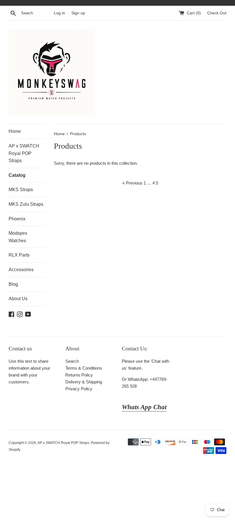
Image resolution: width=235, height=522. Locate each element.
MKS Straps (21, 189)
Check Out (216, 13)
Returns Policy (79, 374)
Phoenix (17, 218)
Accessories (21, 269)
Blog (13, 284)
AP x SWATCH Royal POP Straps (24, 153)
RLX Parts (19, 255)
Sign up (78, 13)
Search (72, 361)
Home (15, 131)
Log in (59, 13)
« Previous (132, 183)
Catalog (17, 175)
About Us (18, 298)
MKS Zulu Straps (26, 204)
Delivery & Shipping (83, 381)
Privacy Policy (78, 388)
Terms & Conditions (83, 368)
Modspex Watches (18, 237)
